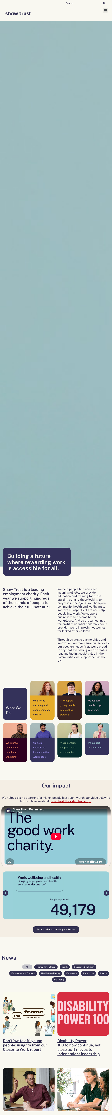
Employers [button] (71, 973)
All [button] (27, 967)
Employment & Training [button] (23, 973)
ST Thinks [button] (59, 979)
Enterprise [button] (88, 973)
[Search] (104, 3)
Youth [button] (65, 967)
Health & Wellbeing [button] (50, 973)
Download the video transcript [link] (71, 801)
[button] (105, 10)
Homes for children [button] (45, 967)
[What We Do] (15, 700)
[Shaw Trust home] (18, 14)
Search (69, 3)
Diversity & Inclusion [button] (84, 967)
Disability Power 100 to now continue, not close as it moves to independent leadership (79, 1047)
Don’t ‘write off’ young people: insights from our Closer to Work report (25, 1045)
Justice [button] (103, 973)
